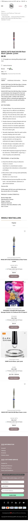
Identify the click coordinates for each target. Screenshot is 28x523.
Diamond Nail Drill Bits (17, 17)
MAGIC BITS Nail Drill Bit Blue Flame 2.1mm (14, 412)
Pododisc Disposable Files (14, 308)
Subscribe (12, 495)
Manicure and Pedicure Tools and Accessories (10, 14)
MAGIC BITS (14, 265)
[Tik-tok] (20, 502)
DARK (14, 367)
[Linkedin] (16, 502)
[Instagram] (8, 502)
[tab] (13, 80)
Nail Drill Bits (6, 17)
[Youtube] (23, 502)
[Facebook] (4, 502)
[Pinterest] (12, 502)
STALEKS (14, 316)
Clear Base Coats (14, 359)
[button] (2, 6)
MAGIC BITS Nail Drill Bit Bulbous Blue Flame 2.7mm (14, 260)
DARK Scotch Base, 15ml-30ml (14, 361)
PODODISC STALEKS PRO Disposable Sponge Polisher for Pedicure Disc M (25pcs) (14, 311)
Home (3, 11)
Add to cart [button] (14, 276)
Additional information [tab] (13, 80)
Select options (14, 378)
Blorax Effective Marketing (19, 513)
